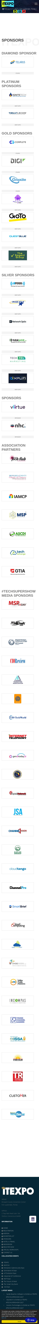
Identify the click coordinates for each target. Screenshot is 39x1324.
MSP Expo (7, 1279)
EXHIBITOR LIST (8, 1236)
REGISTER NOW (8, 1247)
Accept (19, 1321)
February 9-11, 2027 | (12, 9)
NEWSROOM (7, 1244)
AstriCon (7, 1265)
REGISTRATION (8, 1231)
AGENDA (6, 1233)
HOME (5, 1228)
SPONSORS (7, 1239)
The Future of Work (10, 1281)
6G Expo (7, 1287)
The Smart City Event (11, 1284)
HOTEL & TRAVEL (9, 1242)
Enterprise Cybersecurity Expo (14, 1268)
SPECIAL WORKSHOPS (11, 1250)
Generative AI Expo (10, 1270)
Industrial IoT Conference (12, 1276)
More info (4, 1318)
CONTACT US (7, 1252)
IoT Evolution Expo (10, 1273)
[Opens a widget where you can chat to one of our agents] (31, 1320)
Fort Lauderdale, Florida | (28, 9)
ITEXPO (6, 1262)
